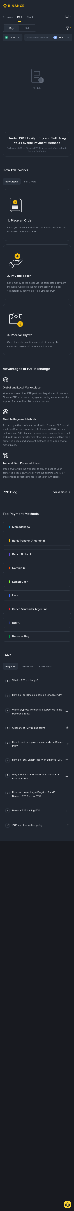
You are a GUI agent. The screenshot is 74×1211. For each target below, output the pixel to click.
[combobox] (12, 37)
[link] (37, 527)
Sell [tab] (27, 28)
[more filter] (67, 28)
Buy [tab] (11, 28)
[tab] (8, 17)
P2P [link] (19, 17)
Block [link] (30, 17)
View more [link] (60, 492)
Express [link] (8, 17)
